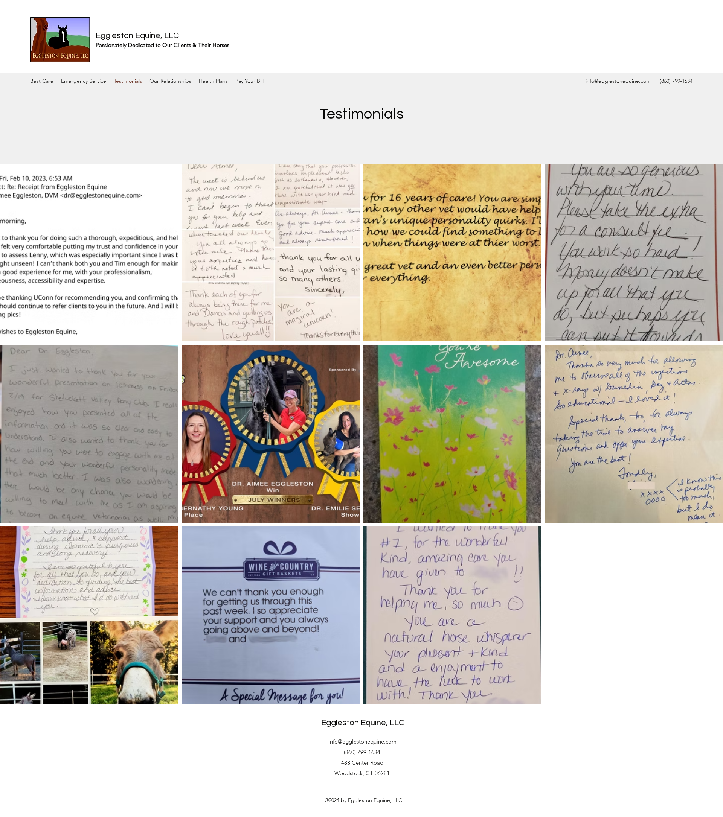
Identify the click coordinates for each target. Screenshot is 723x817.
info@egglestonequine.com (618, 81)
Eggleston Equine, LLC (137, 35)
